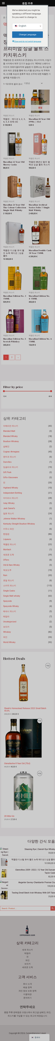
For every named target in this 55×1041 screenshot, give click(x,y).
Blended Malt (9, 431)
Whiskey (7, 632)
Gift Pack (7, 472)
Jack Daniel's (9, 508)
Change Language (27, 34)
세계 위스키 (27, 950)
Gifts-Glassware (10, 477)
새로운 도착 (8, 554)
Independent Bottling (12, 493)
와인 (5, 637)
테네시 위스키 (9, 611)
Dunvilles (7, 462)
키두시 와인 (8, 529)
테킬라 (6, 616)
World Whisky (9, 642)
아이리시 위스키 (10, 498)
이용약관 (27, 994)
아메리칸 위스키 (10, 426)
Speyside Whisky (11, 606)
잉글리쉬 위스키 (10, 467)
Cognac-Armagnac (11, 451)
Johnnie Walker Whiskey (14, 518)
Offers (6, 560)
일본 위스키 (8, 513)
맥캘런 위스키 (9, 544)
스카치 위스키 (9, 585)
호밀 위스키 (8, 580)
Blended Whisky (10, 436)
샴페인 (6, 446)
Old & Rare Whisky (11, 565)
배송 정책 (27, 987)
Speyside (7, 601)
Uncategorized (9, 621)
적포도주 (7, 570)
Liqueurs (7, 539)
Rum (5, 575)
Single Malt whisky (11, 596)
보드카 (6, 627)
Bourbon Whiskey (11, 441)
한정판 (6, 534)
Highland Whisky (10, 488)
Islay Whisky (9, 503)
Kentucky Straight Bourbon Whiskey (19, 524)
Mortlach (7, 549)
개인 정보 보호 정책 (27, 991)
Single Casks (9, 591)
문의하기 (27, 998)
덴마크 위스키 (9, 457)
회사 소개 (27, 984)
